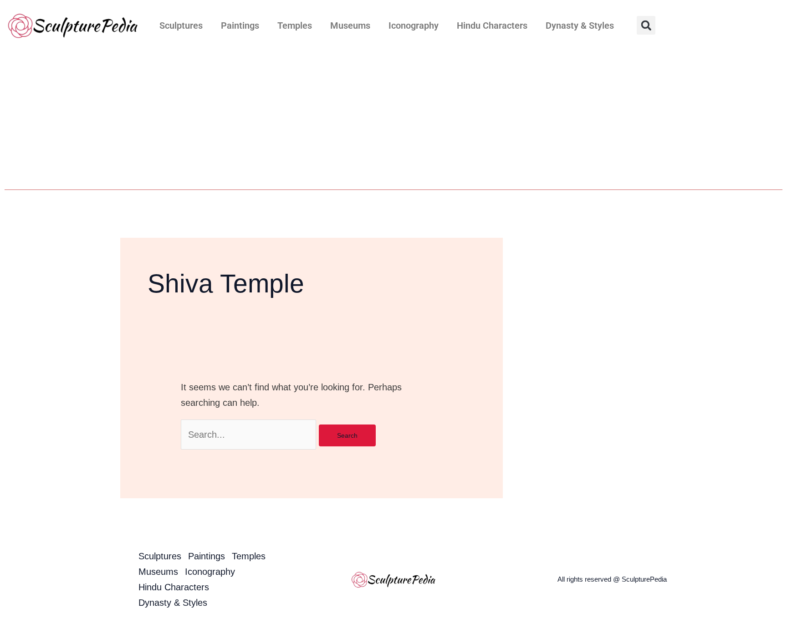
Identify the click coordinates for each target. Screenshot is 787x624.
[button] (646, 25)
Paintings (240, 25)
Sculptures (181, 25)
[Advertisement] (393, 119)
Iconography (413, 25)
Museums (350, 25)
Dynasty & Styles (580, 25)
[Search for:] (250, 435)
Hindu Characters (492, 25)
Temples (294, 25)
